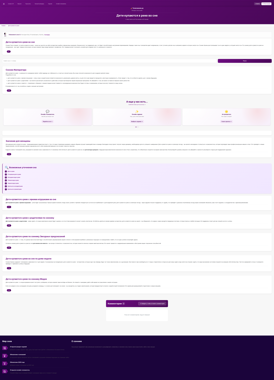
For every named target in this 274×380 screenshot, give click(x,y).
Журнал (19, 3)
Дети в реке (11, 171)
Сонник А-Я (11, 3)
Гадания (50, 3)
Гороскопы (28, 3)
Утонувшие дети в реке (14, 174)
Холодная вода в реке (14, 177)
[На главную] (4, 4)
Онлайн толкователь (61, 3)
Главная (3, 25)
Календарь (47, 34)
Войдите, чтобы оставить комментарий (153, 303)
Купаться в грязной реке (15, 189)
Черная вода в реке (13, 183)
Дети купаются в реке (13, 25)
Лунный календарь (39, 3)
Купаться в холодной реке (15, 186)
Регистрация (267, 3)
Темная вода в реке (13, 180)
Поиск (245, 60)
